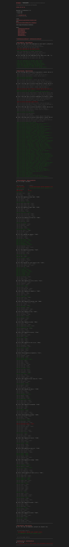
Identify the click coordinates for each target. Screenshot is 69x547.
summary (17, 7)
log (24, 7)
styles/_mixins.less (21, 33)
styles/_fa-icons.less (21, 31)
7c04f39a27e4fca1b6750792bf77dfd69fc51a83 (26, 20)
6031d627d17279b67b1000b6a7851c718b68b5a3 (26, 22)
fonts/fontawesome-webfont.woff (23, 28)
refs (20, 7)
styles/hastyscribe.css (22, 35)
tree (22, 7)
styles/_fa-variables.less (22, 32)
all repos (18, 2)
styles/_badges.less (20, 42)
